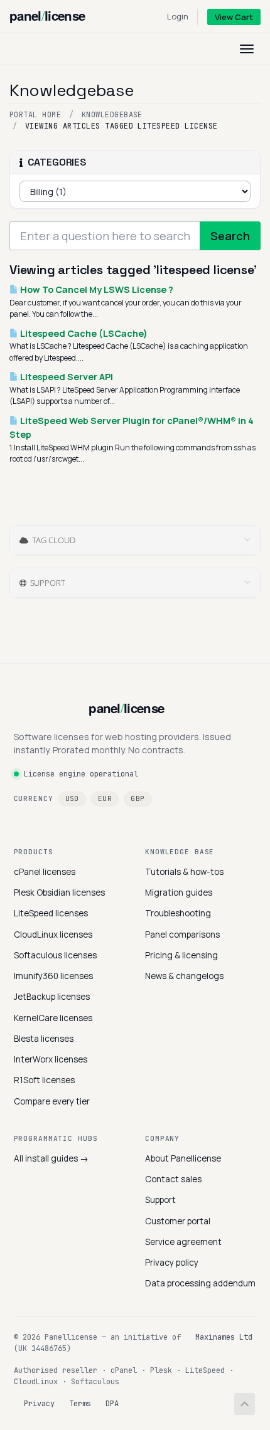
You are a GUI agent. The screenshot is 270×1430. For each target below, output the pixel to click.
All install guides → (51, 1158)
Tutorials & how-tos (184, 871)
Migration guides (178, 892)
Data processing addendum (200, 1283)
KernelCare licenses (53, 1018)
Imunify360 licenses (53, 976)
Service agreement (183, 1241)
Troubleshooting (178, 913)
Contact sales (173, 1179)
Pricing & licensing (181, 955)
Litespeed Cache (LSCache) (83, 333)
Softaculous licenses (55, 955)
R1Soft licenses (44, 1080)
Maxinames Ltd (223, 1337)
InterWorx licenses (50, 1059)
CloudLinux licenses (53, 934)
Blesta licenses (43, 1038)
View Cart (234, 17)
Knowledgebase (112, 115)
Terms (80, 1404)
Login (177, 16)
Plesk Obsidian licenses (59, 892)
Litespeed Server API (65, 377)
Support (160, 1199)
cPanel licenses (44, 871)
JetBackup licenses (52, 996)
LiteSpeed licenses (51, 913)
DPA (112, 1404)
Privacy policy (171, 1262)
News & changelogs (184, 976)
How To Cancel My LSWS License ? (95, 289)
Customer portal (177, 1221)
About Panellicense (183, 1158)
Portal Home (35, 115)
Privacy (39, 1404)
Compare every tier (52, 1101)
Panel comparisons (182, 934)
